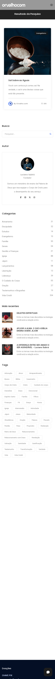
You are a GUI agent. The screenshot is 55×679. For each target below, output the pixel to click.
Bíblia (18, 379)
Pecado (47, 420)
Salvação (8, 443)
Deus (20, 391)
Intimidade (35, 408)
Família (5, 241)
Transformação (26, 449)
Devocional (33, 391)
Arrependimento (35, 373)
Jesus (18, 414)
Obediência (9, 420)
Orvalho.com (22, 103)
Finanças (8, 402)
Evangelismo (41, 33)
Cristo (25, 385)
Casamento (30, 379)
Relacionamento (28, 432)
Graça (28, 402)
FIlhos (36, 397)
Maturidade (31, 414)
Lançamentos (8, 266)
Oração (5, 285)
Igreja (4, 256)
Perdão (7, 426)
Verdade (42, 449)
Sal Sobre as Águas (18, 80)
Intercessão (19, 408)
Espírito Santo (10, 397)
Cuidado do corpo (41, 385)
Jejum (4, 261)
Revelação (36, 438)
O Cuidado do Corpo (11, 280)
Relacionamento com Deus (15, 438)
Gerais (5, 246)
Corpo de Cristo (11, 385)
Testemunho (9, 449)
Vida (6, 455)
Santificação (37, 443)
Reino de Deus (10, 432)
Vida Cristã (7, 295)
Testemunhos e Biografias (13, 290)
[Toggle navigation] (51, 5)
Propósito (30, 426)
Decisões (8, 391)
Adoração (8, 373)
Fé (19, 402)
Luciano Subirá (27, 174)
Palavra (34, 420)
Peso (18, 426)
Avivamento (7, 221)
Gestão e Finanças (10, 251)
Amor (21, 373)
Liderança (6, 276)
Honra (39, 402)
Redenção (45, 426)
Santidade (22, 443)
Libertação (6, 271)
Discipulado (7, 226)
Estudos (5, 231)
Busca (7, 379)
